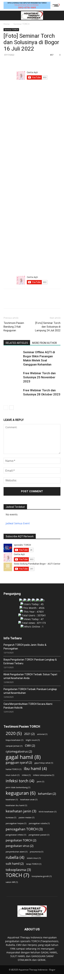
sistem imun (34, 858)
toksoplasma (18, 869)
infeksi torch (20, 781)
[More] (40, 62)
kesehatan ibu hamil (16, 805)
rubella (15, 857)
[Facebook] (7, 62)
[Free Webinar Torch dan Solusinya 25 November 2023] (12, 377)
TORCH (17, 875)
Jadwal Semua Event (18, 523)
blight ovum (33, 740)
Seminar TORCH (22, 23)
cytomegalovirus (19, 751)
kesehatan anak (28, 799)
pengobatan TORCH (21, 840)
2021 (29, 734)
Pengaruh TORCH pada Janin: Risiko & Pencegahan (25, 646)
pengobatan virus (19, 846)
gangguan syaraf (19, 762)
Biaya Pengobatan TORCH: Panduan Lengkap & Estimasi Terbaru (30, 661)
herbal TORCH (13, 769)
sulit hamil (15, 864)
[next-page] (11, 407)
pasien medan (26, 817)
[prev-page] (6, 407)
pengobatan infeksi (16, 835)
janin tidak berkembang (18, 787)
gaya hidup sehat (43, 763)
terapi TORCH (33, 864)
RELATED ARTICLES (17, 342)
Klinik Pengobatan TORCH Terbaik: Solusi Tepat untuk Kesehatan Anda (30, 676)
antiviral (42, 734)
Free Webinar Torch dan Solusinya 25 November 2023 (39, 377)
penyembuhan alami (16, 851)
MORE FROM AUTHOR (44, 342)
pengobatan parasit (39, 835)
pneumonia (36, 851)
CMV (30, 746)
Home (7, 23)
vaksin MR (12, 882)
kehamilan (47, 794)
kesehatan (12, 799)
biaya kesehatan (14, 740)
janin (40, 781)
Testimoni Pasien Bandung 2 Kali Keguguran (14, 326)
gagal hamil (23, 757)
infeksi (26, 775)
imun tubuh (12, 775)
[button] (5, 15)
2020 (14, 733)
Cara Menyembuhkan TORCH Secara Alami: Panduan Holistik (28, 706)
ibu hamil (35, 768)
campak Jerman (14, 746)
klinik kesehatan (47, 811)
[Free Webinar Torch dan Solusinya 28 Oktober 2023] (12, 394)
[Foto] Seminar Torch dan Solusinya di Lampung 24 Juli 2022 (47, 326)
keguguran (21, 793)
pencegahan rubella (39, 823)
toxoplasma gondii (42, 876)
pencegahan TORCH (24, 829)
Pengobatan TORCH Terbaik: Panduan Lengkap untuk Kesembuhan (30, 691)
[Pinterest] (23, 62)
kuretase (11, 817)
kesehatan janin (21, 811)
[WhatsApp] (31, 62)
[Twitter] (15, 62)
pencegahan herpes (16, 823)
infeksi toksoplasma (43, 775)
